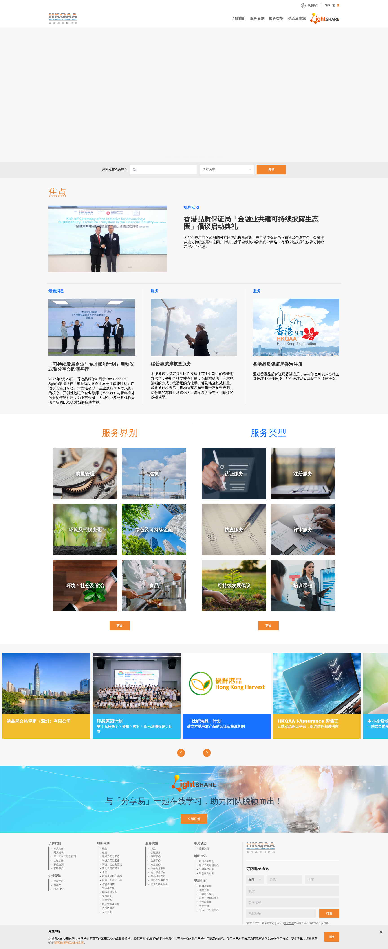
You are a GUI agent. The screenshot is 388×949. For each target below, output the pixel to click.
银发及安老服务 (110, 856)
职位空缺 (59, 864)
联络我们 (313, 5)
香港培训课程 (158, 876)
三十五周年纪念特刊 (65, 856)
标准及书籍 (205, 901)
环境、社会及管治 (112, 864)
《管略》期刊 (206, 893)
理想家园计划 (206, 873)
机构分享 (204, 890)
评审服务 (156, 856)
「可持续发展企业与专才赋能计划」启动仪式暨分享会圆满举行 (91, 367)
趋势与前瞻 (205, 886)
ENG (327, 5)
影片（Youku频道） (210, 898)
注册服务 (156, 860)
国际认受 (59, 860)
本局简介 (59, 848)
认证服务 (156, 852)
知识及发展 (108, 888)
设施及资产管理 (110, 868)
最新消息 (204, 848)
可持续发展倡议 (159, 880)
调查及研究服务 (159, 884)
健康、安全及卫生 (112, 880)
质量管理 (107, 900)
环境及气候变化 (110, 860)
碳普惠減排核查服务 (171, 363)
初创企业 (107, 911)
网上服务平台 (158, 872)
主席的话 (59, 881)
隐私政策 (289, 923)
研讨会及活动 (206, 861)
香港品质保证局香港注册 (277, 364)
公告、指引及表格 (209, 909)
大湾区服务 (108, 907)
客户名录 (204, 905)
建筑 (104, 852)
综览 (104, 848)
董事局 (57, 885)
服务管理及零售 (110, 904)
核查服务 (156, 864)
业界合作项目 (158, 868)
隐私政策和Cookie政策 (69, 942)
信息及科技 (108, 884)
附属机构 (59, 852)
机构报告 (59, 889)
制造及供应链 (109, 892)
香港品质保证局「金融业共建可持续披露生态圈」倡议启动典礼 (251, 222)
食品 (104, 872)
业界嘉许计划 (206, 869)
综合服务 (107, 895)
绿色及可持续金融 (112, 876)
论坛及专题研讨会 (209, 865)
